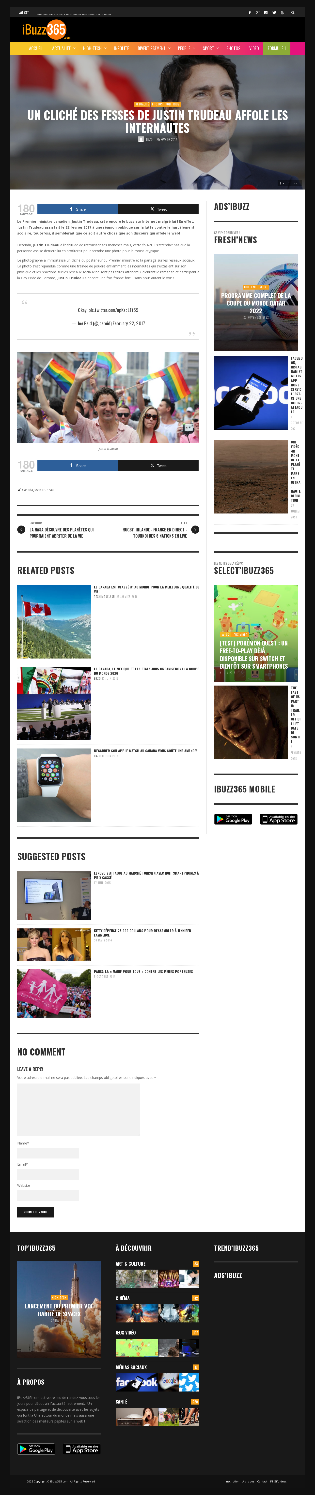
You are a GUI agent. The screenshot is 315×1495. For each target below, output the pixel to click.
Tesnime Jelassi (104, 597)
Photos (157, 104)
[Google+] (257, 12)
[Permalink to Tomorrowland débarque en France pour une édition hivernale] (168, 1279)
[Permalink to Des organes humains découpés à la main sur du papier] (189, 1279)
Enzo (149, 139)
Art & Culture (130, 1263)
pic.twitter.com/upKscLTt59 (114, 309)
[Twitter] (274, 12)
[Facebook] (249, 12)
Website (23, 1185)
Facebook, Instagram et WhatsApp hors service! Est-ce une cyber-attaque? (297, 384)
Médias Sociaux (131, 1367)
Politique (172, 104)
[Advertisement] (208, 29)
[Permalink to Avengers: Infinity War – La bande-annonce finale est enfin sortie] (189, 1313)
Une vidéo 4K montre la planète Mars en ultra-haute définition (296, 471)
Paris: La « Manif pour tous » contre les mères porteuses (143, 971)
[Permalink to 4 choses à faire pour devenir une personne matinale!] (137, 1417)
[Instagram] (265, 12)
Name (23, 1143)
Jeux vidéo (126, 1332)
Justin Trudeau (44, 490)
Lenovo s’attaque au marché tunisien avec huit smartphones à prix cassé (146, 875)
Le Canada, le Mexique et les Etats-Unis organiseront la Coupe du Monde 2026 (146, 671)
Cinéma (123, 1298)
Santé (121, 1401)
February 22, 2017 (129, 323)
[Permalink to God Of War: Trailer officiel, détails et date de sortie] (168, 1348)
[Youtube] (282, 12)
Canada (27, 490)
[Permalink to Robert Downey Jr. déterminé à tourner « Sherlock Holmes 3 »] (168, 1313)
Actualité (142, 104)
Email (22, 1164)
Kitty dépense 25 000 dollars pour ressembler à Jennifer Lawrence (142, 933)
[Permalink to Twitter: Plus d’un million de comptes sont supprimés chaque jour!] (189, 1382)
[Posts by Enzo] (141, 139)
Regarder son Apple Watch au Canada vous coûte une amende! (145, 750)
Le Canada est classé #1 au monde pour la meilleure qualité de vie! (146, 589)
